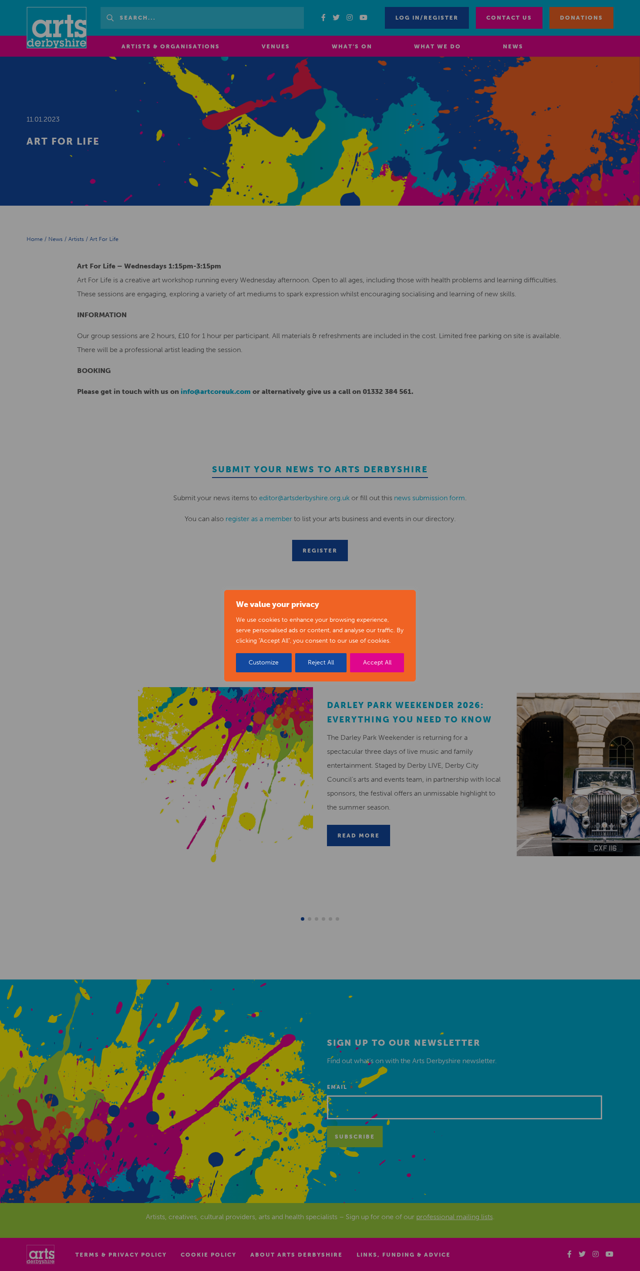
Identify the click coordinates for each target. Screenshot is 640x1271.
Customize (264, 662)
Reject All (321, 662)
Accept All (377, 662)
